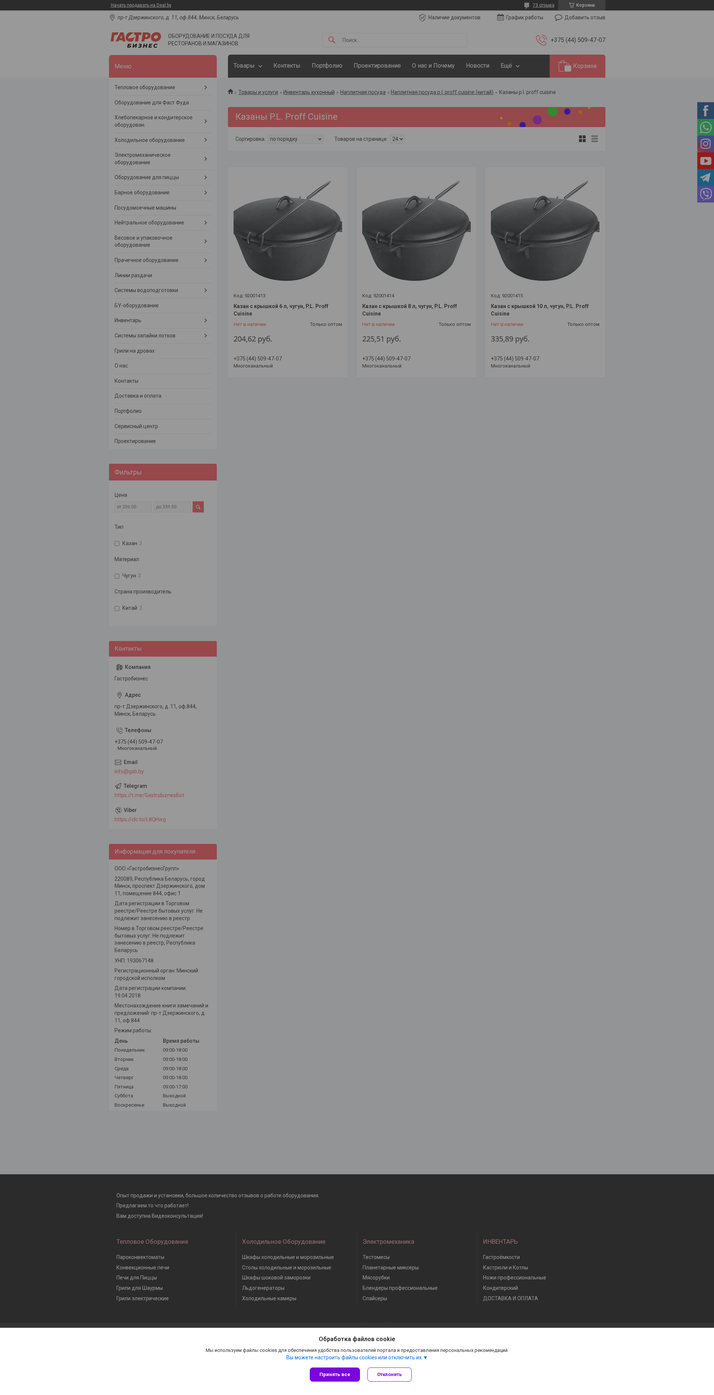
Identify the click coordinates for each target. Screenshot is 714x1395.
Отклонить (389, 1374)
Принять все (334, 1374)
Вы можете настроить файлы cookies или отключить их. (354, 1357)
